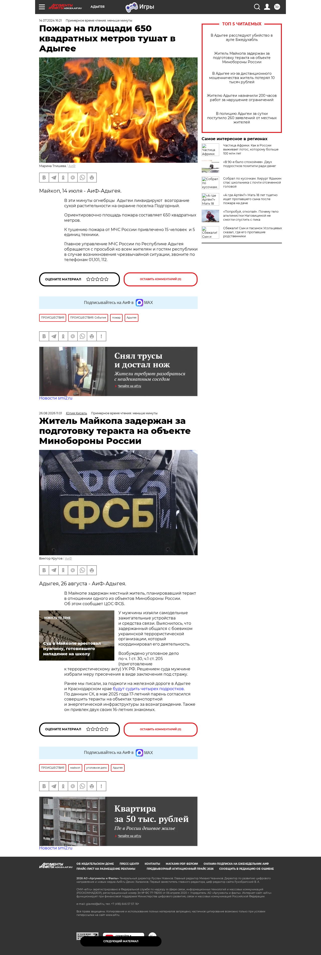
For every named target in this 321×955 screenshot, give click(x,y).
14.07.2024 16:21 (50, 20)
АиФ (71, 166)
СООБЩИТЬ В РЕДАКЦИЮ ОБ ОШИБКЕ (246, 868)
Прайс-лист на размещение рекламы (105, 868)
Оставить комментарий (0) (160, 279)
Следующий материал (120, 941)
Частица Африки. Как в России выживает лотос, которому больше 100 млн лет (250, 149)
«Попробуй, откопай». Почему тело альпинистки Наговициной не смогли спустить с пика (251, 215)
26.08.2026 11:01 (50, 413)
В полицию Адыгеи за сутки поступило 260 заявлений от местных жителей (242, 118)
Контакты (152, 863)
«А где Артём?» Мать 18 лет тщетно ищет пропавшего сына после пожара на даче (250, 199)
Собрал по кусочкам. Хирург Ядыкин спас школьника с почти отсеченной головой (252, 182)
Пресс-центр (129, 863)
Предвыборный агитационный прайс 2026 (180, 868)
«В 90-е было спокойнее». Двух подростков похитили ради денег (249, 164)
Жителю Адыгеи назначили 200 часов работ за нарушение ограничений (242, 98)
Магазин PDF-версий (182, 863)
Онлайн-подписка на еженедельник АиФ (236, 863)
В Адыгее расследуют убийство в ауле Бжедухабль (242, 37)
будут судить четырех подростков (148, 688)
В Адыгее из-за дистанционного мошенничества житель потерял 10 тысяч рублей (242, 77)
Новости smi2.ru (55, 398)
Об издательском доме (95, 863)
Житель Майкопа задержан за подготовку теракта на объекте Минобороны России (242, 57)
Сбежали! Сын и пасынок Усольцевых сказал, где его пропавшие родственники (252, 232)
